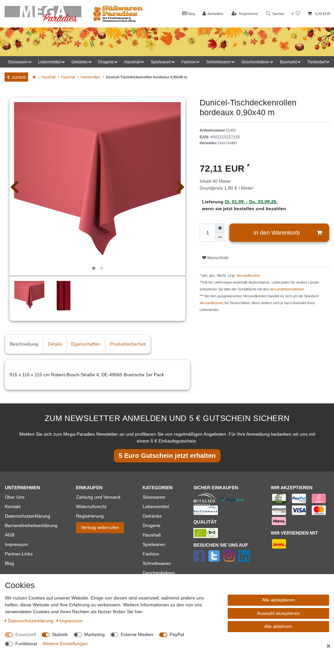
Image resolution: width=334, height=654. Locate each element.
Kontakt (13, 506)
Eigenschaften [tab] (85, 344)
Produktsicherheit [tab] (128, 344)
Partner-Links (19, 553)
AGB (9, 534)
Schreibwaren (157, 563)
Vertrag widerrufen (100, 527)
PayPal (177, 634)
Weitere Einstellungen (65, 643)
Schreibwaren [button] (218, 62)
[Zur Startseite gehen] (34, 77)
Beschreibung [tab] (24, 344)
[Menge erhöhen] (219, 228)
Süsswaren (154, 497)
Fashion (151, 553)
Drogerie (151, 525)
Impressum (16, 544)
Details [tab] (55, 344)
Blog (191, 14)
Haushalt (48, 77)
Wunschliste (217, 258)
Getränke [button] (79, 62)
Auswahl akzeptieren (278, 613)
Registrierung (90, 516)
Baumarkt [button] (288, 62)
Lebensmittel (156, 506)
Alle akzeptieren (278, 599)
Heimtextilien (90, 77)
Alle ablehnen (278, 626)
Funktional (26, 643)
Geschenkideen (159, 572)
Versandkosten (248, 275)
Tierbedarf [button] (316, 62)
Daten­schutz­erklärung (31, 620)
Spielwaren (154, 544)
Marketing (94, 634)
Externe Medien (137, 634)
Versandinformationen (287, 289)
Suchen (277, 14)
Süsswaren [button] (18, 62)
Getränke (152, 516)
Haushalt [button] (132, 62)
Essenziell (25, 634)
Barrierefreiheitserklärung (31, 525)
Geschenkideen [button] (255, 62)
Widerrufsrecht (91, 506)
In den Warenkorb (276, 232)
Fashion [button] (188, 62)
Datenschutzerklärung (27, 516)
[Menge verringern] (219, 237)
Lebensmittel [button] (49, 62)
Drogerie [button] (106, 62)
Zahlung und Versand (98, 497)
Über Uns (14, 497)
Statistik (60, 634)
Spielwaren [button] (161, 62)
